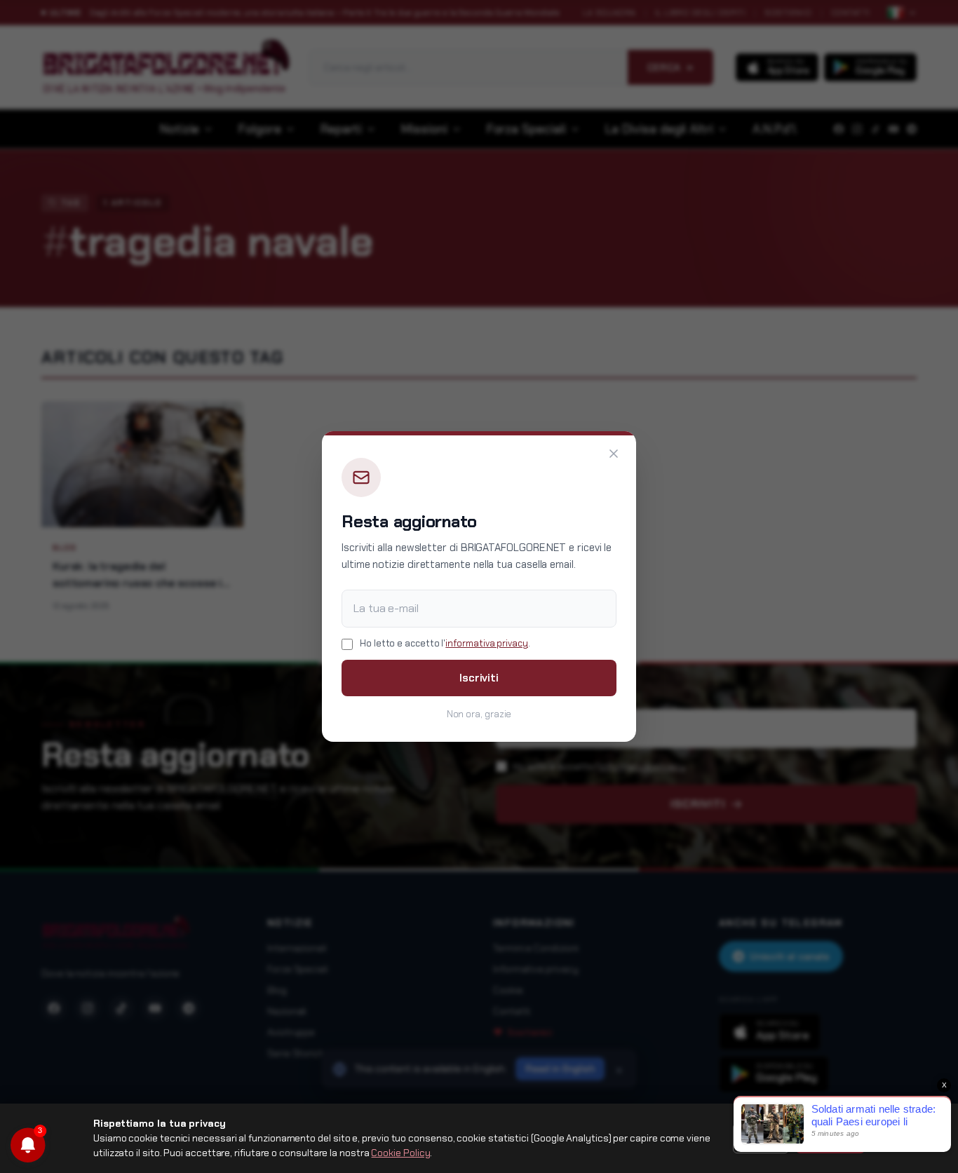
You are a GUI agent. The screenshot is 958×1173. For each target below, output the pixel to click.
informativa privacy (486, 643)
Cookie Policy (400, 1152)
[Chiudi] (613, 453)
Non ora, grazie (479, 714)
